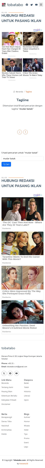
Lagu (26, 447)
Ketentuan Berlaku (9, 396)
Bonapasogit (7, 417)
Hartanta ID (23, 463)
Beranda (19, 91)
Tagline (29, 91)
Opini (26, 400)
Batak (26, 383)
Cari (7, 164)
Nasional (5, 426)
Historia (27, 391)
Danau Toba (7, 421)
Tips (26, 434)
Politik (4, 434)
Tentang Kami (7, 387)
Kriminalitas (7, 430)
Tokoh (26, 387)
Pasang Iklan (7, 391)
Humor (27, 421)
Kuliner (27, 417)
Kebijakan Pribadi (9, 400)
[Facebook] (27, 4)
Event (26, 442)
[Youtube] (36, 4)
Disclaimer (6, 404)
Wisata (27, 426)
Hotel (26, 430)
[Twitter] (32, 4)
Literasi (27, 396)
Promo (26, 438)
